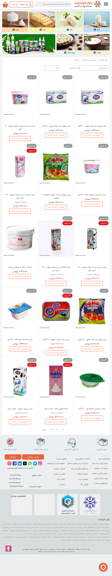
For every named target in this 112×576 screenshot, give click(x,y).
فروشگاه (13, 457)
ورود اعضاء (24, 4)
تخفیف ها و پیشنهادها (58, 463)
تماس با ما (61, 479)
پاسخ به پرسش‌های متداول (80, 463)
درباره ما (62, 484)
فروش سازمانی (59, 469)
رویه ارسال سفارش (101, 478)
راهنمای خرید (83, 479)
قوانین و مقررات (59, 474)
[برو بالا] (8, 548)
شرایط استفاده (82, 474)
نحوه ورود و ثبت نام (100, 463)
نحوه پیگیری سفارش (100, 473)
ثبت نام (15, 4)
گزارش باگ (84, 484)
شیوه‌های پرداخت (101, 483)
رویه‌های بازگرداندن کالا (80, 469)
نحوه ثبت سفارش (101, 468)
